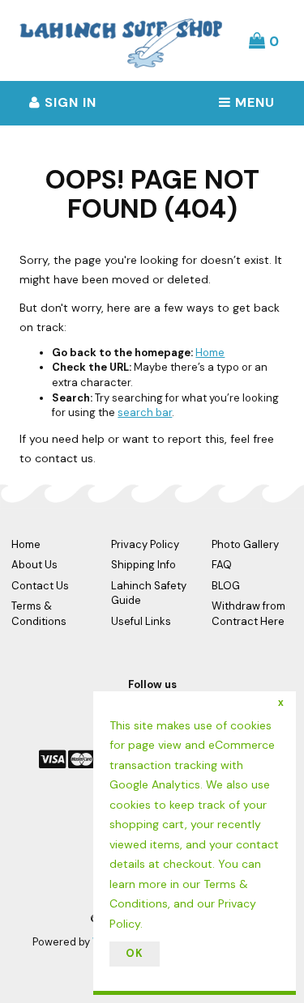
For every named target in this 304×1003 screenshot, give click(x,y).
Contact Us (40, 586)
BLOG (226, 586)
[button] (264, 40)
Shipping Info (143, 565)
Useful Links (141, 621)
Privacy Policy (145, 544)
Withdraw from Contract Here (248, 613)
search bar (145, 412)
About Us (34, 565)
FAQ (222, 565)
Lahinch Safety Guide (148, 593)
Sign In (68, 102)
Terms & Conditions (38, 613)
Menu (253, 102)
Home (210, 352)
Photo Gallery (245, 544)
